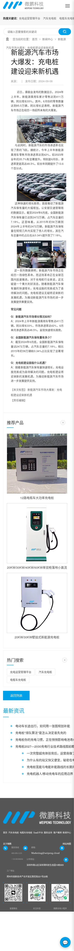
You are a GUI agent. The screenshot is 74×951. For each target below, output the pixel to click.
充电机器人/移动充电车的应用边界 (50, 773)
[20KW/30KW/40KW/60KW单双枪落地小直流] (37, 533)
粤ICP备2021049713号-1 (22, 941)
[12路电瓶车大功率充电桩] (37, 463)
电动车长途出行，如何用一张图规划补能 (42, 726)
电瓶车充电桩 (18, 680)
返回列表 (16, 695)
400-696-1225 (16, 853)
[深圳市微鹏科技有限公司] (23, 6)
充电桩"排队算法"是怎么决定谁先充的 (40, 733)
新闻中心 (47, 39)
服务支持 (48, 832)
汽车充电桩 (49, 18)
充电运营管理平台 (29, 18)
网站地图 (67, 843)
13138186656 (18, 859)
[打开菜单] (67, 6)
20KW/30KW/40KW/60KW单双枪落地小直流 (37, 567)
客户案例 (57, 832)
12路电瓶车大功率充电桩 (37, 498)
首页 (34, 39)
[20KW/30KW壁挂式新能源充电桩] (37, 603)
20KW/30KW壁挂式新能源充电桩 (37, 637)
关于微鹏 (7, 843)
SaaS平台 (38, 832)
